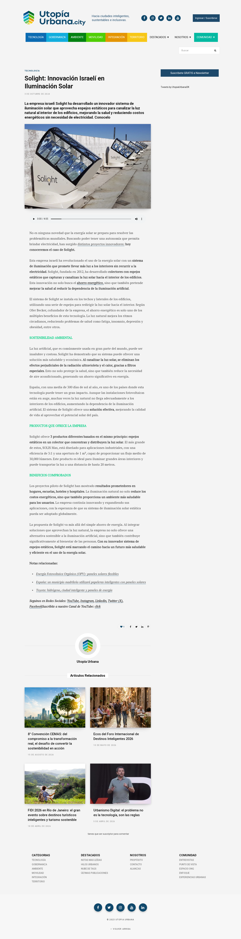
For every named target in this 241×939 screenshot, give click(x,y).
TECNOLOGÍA (36, 37)
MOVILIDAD (96, 37)
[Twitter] (109, 907)
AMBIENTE (77, 37)
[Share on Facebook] (12, 226)
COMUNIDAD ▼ (206, 37)
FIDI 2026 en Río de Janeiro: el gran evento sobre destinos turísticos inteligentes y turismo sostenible (54, 815)
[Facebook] (98, 907)
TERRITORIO (137, 37)
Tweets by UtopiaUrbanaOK (175, 87)
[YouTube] (132, 907)
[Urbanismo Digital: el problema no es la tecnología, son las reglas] (120, 784)
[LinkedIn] (12, 244)
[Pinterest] (148, 626)
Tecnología (32, 71)
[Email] (12, 252)
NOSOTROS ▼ (183, 37)
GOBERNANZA (57, 37)
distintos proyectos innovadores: (101, 244)
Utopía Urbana (88, 662)
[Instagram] (120, 907)
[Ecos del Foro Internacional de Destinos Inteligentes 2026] (120, 707)
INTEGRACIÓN (116, 37)
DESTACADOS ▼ (159, 37)
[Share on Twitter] (12, 235)
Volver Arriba (121, 929)
